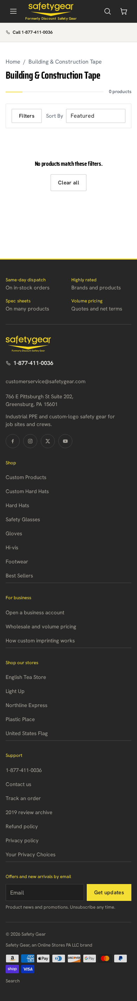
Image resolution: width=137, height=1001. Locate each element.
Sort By (54, 115)
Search (13, 981)
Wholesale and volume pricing (41, 626)
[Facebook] (13, 441)
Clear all (68, 182)
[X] (48, 441)
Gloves (14, 533)
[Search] (107, 11)
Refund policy (22, 826)
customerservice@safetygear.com (45, 381)
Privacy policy (22, 840)
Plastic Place (20, 719)
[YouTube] (65, 441)
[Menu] (13, 11)
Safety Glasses (23, 519)
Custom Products (26, 477)
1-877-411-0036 (33, 363)
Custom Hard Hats (27, 491)
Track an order (23, 798)
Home (13, 61)
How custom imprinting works (40, 640)
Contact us (18, 784)
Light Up (15, 691)
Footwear (17, 561)
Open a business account (35, 612)
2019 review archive (29, 812)
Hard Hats (17, 505)
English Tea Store (26, 677)
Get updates (109, 892)
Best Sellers (19, 575)
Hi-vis (12, 547)
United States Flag (27, 733)
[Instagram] (30, 441)
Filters (26, 115)
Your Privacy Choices (31, 854)
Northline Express (26, 705)
